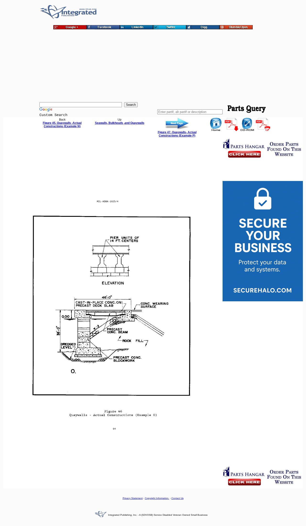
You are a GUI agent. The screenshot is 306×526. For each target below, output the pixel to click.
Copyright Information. (157, 498)
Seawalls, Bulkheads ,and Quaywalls (119, 123)
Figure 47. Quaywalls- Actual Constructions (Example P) (177, 134)
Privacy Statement (133, 498)
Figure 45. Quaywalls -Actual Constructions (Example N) (62, 124)
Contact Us (177, 498)
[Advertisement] (153, 66)
